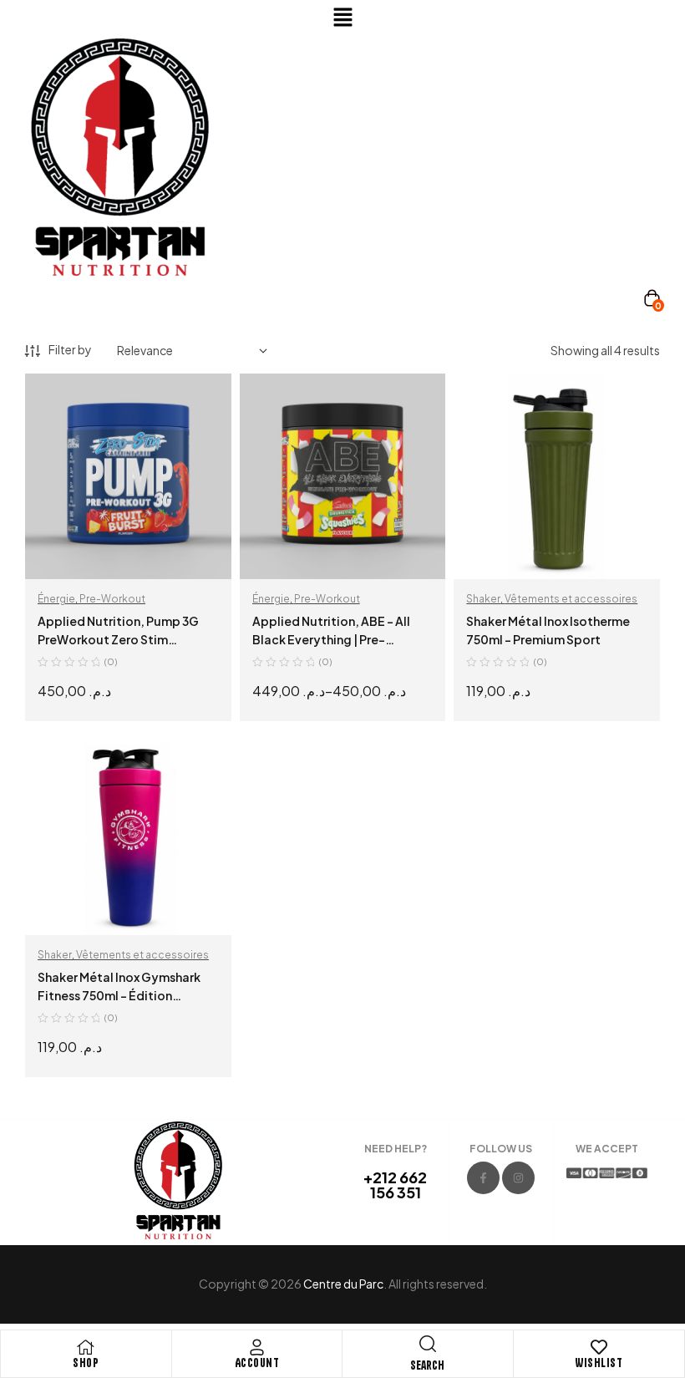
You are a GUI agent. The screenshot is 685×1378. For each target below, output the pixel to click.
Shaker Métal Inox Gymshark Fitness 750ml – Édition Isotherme (119, 995)
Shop (86, 1362)
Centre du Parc (343, 1283)
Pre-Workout (112, 598)
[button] (342, 17)
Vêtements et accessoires (571, 598)
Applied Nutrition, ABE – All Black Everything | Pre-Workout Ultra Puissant (331, 639)
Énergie (56, 598)
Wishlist (598, 1362)
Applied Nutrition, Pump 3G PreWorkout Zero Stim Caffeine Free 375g (118, 639)
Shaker (483, 598)
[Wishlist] (599, 1347)
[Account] (256, 1347)
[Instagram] (518, 1178)
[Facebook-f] (483, 1178)
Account (257, 1362)
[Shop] (86, 1347)
